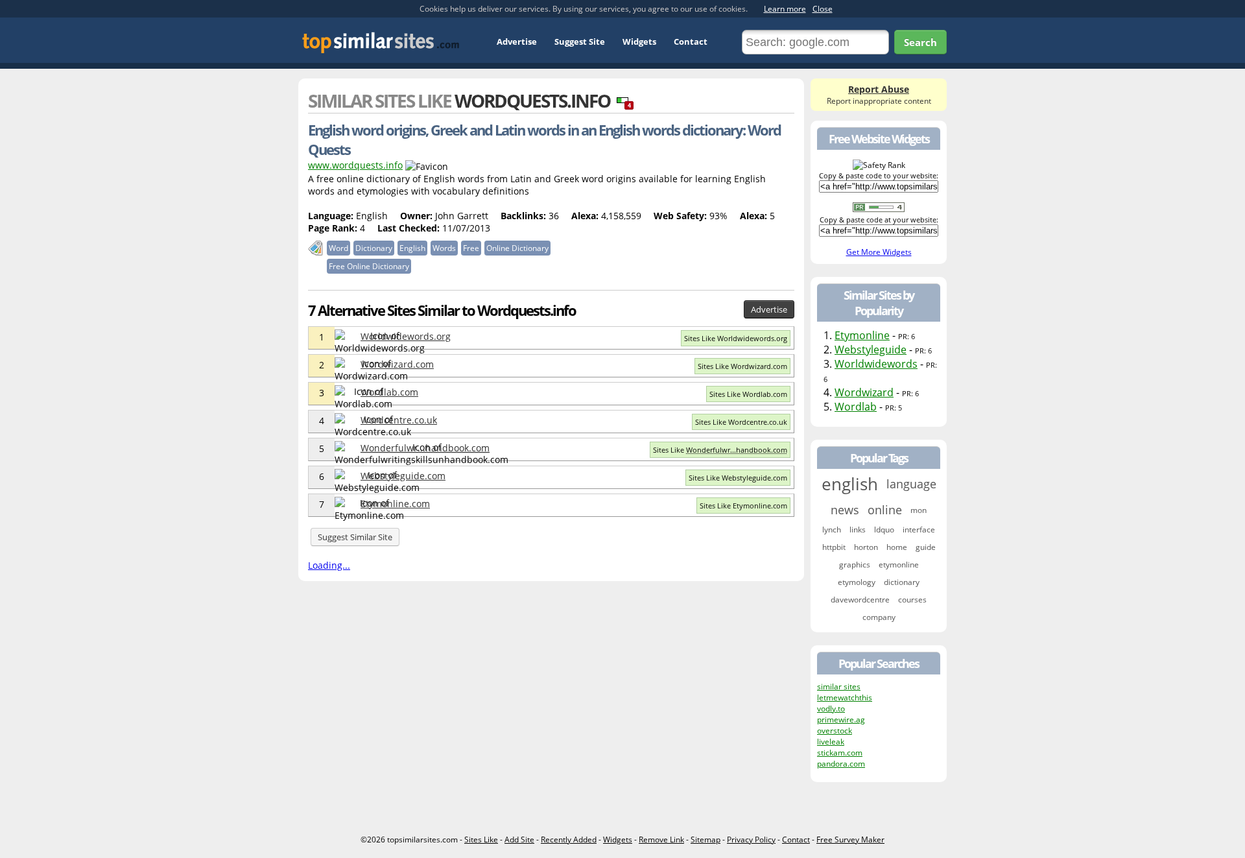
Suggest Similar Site (355, 537)
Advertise (517, 41)
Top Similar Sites (381, 42)
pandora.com (841, 763)
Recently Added (569, 839)
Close (822, 8)
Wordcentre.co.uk (399, 420)
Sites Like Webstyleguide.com (738, 478)
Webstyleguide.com (403, 476)
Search (920, 42)
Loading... (329, 565)
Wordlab (856, 406)
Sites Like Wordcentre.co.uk (741, 422)
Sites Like (720, 450)
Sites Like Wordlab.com (748, 394)
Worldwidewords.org (406, 336)
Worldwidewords (876, 364)
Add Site (519, 839)
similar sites (838, 686)
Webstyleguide (871, 349)
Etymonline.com (395, 503)
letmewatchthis (844, 697)
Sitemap (705, 839)
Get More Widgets (879, 251)
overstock (834, 730)
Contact (690, 41)
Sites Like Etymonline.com (743, 505)
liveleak (830, 741)
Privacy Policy (751, 839)
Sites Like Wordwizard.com (742, 366)
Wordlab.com (389, 392)
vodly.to (831, 708)
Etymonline (862, 335)
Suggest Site (579, 41)
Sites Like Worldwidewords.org (735, 338)
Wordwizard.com (397, 364)
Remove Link (661, 839)
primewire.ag (841, 719)
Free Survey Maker (850, 839)
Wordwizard (864, 392)
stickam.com (839, 752)
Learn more (785, 8)
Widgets (639, 41)
